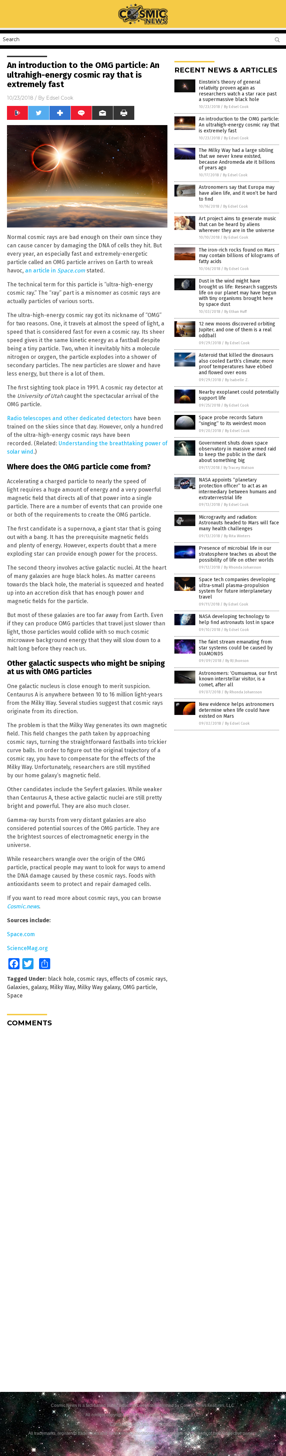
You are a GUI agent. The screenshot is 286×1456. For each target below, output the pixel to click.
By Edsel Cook (236, 107)
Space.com (21, 934)
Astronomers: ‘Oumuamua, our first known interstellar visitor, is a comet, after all (238, 679)
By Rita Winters (237, 536)
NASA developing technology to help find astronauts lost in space (236, 619)
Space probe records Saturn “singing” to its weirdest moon (232, 420)
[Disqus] (87, 1119)
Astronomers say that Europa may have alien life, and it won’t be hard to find (238, 193)
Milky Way (62, 987)
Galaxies (17, 987)
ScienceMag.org (27, 948)
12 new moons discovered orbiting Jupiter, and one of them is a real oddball (237, 330)
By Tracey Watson (239, 467)
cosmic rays (92, 979)
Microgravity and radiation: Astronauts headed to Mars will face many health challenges (239, 523)
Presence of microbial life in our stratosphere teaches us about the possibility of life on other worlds (238, 554)
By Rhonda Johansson (242, 567)
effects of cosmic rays (138, 979)
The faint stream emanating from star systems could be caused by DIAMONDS (236, 648)
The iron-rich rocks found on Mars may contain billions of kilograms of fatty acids (239, 256)
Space (15, 995)
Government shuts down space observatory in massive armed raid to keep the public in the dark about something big (237, 451)
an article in (55, 270)
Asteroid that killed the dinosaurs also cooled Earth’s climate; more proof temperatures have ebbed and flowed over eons (236, 364)
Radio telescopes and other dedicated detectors (69, 418)
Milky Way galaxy (98, 987)
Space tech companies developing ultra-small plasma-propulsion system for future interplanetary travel (237, 588)
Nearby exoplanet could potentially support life (239, 395)
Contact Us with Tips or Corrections (143, 1424)
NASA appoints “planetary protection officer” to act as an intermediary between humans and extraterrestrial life (237, 488)
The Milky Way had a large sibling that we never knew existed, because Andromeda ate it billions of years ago (237, 159)
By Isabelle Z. (237, 380)
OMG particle (139, 987)
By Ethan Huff (235, 311)
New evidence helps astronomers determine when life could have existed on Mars (236, 710)
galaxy (39, 987)
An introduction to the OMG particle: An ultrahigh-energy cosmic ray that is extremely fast (239, 125)
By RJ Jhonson (237, 660)
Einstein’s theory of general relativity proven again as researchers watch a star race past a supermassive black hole (238, 90)
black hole (61, 979)
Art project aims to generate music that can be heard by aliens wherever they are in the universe (237, 224)
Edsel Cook (59, 98)
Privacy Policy (143, 1442)
